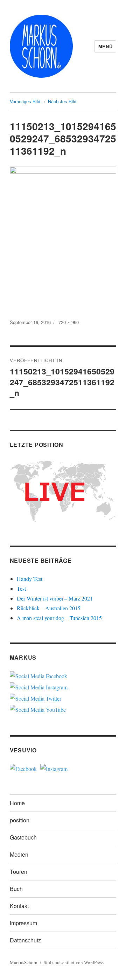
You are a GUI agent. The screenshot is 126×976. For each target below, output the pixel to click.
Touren (18, 872)
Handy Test (29, 578)
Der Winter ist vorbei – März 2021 (55, 598)
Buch (16, 889)
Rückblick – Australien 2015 (48, 608)
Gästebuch (23, 837)
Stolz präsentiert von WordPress (74, 962)
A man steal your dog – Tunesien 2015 (59, 618)
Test (21, 588)
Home (17, 803)
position (19, 820)
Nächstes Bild (62, 101)
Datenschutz (25, 940)
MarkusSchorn (23, 962)
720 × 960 (68, 322)
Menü (105, 46)
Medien (19, 854)
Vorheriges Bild (25, 101)
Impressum (23, 923)
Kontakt (19, 906)
